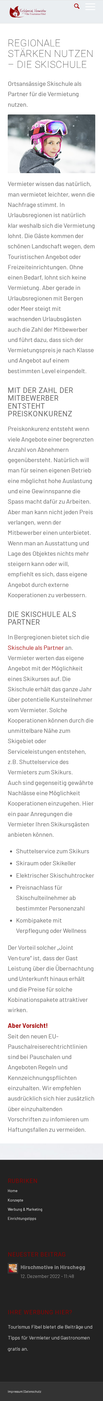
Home (12, 1190)
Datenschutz (32, 1391)
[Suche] (74, 6)
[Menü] (87, 6)
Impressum (15, 1391)
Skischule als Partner (36, 647)
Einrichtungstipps (22, 1218)
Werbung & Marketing (25, 1209)
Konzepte (15, 1200)
